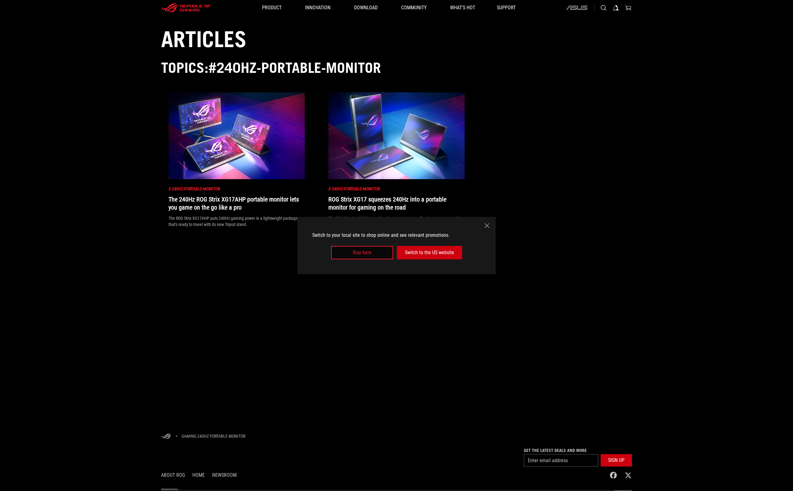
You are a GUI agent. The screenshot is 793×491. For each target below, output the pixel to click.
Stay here (362, 252)
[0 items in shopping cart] (628, 7)
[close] (487, 225)
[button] (616, 460)
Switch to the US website (429, 252)
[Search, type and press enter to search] (603, 8)
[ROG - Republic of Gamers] (186, 7)
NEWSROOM (224, 475)
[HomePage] (166, 436)
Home (198, 475)
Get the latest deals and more (555, 450)
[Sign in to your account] (616, 7)
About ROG (173, 475)
